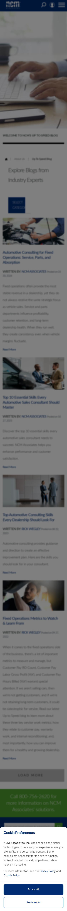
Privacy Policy (48, 871)
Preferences (34, 902)
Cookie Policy (11, 875)
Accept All (33, 889)
